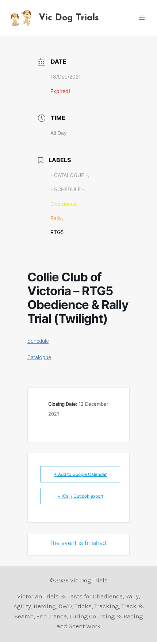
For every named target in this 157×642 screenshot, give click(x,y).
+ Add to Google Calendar (80, 474)
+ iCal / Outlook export (80, 496)
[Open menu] (141, 17)
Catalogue (39, 357)
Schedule (38, 341)
